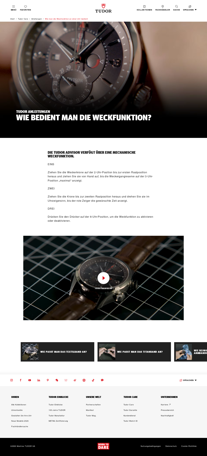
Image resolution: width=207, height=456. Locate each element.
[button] (176, 8)
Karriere (164, 404)
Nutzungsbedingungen (151, 446)
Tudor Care (129, 404)
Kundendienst (130, 415)
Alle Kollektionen (18, 404)
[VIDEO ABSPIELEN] (103, 278)
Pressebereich (167, 410)
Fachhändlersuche (19, 426)
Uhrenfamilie (17, 410)
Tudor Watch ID (131, 421)
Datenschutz (171, 446)
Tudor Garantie (130, 410)
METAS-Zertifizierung (58, 421)
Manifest (90, 410)
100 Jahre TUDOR (57, 410)
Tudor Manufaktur (57, 415)
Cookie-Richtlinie (189, 446)
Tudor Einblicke (56, 404)
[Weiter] (193, 351)
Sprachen (188, 380)
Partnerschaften (93, 404)
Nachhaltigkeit (167, 415)
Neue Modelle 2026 (20, 421)
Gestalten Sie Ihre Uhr (21, 415)
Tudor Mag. (91, 415)
